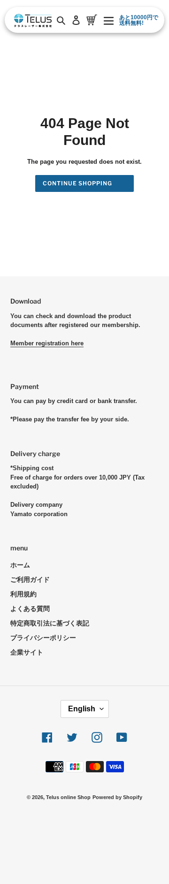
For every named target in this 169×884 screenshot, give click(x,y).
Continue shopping (77, 183)
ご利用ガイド (30, 579)
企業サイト (26, 652)
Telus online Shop (68, 797)
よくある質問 (30, 608)
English (81, 709)
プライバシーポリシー (43, 637)
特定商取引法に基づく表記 (49, 623)
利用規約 (23, 594)
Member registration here (47, 343)
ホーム (20, 565)
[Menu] (109, 20)
